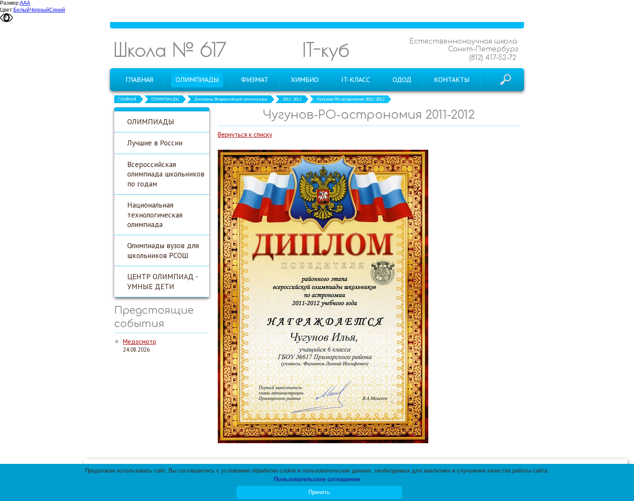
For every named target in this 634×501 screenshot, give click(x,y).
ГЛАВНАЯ (127, 99)
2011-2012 (291, 99)
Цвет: (6, 10)
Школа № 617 (169, 49)
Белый (21, 10)
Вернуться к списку (245, 134)
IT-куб (325, 49)
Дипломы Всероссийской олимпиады (230, 99)
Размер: (10, 3)
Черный (39, 10)
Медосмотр (139, 341)
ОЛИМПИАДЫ (165, 99)
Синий (57, 10)
